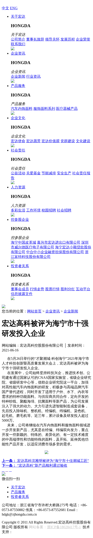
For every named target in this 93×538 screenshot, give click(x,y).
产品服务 (18, 86)
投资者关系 (20, 266)
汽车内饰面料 (22, 108)
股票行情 (52, 289)
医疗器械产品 (67, 108)
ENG (14, 8)
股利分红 (67, 289)
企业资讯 (18, 53)
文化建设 (83, 141)
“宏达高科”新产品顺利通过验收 (34, 465)
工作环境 (33, 210)
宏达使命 (18, 141)
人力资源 (18, 187)
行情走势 (37, 289)
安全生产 (64, 173)
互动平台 (83, 289)
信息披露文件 (22, 294)
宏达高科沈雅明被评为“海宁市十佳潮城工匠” (45, 461)
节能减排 (49, 173)
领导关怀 (52, 39)
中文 (5, 8)
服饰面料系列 (44, 108)
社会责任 (18, 150)
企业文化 (18, 118)
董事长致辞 (35, 39)
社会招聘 (64, 210)
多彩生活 (18, 210)
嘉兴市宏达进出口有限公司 (58, 242)
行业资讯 (33, 76)
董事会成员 (20, 289)
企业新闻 (18, 76)
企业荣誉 (83, 39)
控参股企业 (20, 219)
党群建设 (67, 141)
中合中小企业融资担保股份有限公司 (55, 252)
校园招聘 (49, 210)
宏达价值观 (51, 141)
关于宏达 (18, 16)
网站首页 (34, 311)
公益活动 (18, 173)
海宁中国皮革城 (23, 242)
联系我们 (18, 44)
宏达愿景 (33, 141)
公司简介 (18, 39)
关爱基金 (33, 173)
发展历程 (67, 39)
